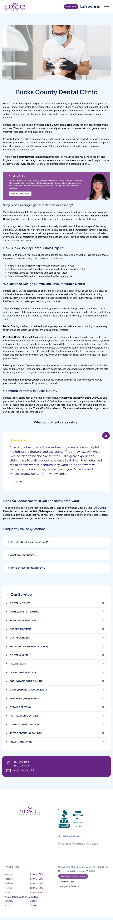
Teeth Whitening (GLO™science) (29, 646)
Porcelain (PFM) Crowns (24, 698)
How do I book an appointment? (29, 542)
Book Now (71, 6)
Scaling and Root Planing (26, 681)
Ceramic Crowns (20, 707)
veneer (22, 347)
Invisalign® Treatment (24, 672)
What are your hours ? (23, 555)
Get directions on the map (73, 876)
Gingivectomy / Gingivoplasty (28, 689)
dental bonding (84, 326)
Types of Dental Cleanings (26, 733)
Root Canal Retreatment (25, 611)
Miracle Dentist (42, 258)
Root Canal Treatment (24, 620)
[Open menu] (106, 6)
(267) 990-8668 (21, 761)
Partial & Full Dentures (24, 715)
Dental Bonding (20, 637)
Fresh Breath (18, 663)
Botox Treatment (20, 629)
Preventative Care (21, 741)
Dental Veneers (19, 655)
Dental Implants (20, 603)
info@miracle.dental (23, 770)
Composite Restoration (24, 724)
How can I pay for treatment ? (27, 567)
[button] (56, 542)
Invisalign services (49, 365)
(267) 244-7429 (21, 765)
